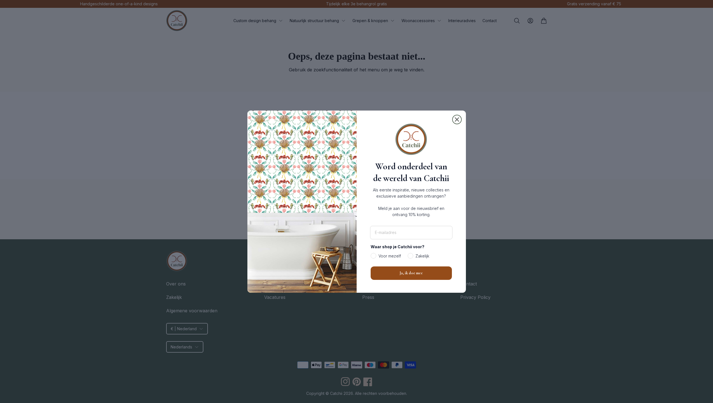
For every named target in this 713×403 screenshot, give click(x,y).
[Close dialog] (456, 119)
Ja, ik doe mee (411, 273)
